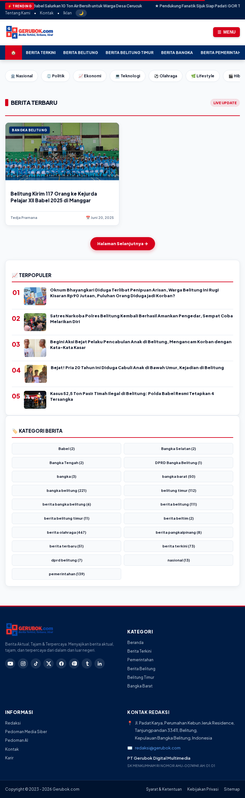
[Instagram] (23, 663)
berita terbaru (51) (66, 546)
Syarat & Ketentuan (164, 789)
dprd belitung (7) (66, 560)
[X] (48, 663)
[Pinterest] (74, 663)
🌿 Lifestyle (202, 76)
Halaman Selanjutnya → (122, 243)
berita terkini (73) (178, 546)
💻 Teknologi (127, 76)
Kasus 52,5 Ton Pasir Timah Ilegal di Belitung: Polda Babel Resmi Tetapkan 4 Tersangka (132, 396)
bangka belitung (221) (66, 490)
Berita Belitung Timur (129, 52)
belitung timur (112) (178, 490)
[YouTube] (10, 663)
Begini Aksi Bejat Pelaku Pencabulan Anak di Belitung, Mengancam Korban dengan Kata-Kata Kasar (141, 344)
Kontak (47, 13)
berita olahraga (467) (66, 532)
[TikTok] (36, 663)
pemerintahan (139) (67, 574)
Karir (9, 757)
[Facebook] (61, 663)
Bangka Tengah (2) (66, 463)
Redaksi (13, 723)
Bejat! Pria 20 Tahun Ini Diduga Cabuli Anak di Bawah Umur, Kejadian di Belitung (137, 367)
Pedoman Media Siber (26, 731)
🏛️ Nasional (22, 76)
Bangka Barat (139, 686)
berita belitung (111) (178, 504)
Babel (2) (66, 448)
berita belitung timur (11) (66, 518)
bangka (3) (66, 476)
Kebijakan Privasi (203, 789)
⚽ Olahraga (165, 76)
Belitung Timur (140, 677)
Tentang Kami (17, 13)
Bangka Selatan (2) (178, 448)
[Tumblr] (87, 663)
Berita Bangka (177, 52)
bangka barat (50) (178, 476)
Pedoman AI (16, 740)
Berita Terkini (41, 52)
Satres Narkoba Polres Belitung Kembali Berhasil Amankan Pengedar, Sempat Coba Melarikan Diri (141, 318)
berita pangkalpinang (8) (179, 532)
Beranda (135, 642)
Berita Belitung (80, 52)
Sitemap (232, 789)
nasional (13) (178, 560)
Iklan (67, 13)
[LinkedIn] (99, 663)
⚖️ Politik (55, 76)
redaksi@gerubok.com (158, 747)
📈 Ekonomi (89, 76)
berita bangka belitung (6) (66, 504)
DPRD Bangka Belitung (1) (178, 463)
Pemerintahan (140, 659)
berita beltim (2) (179, 518)
